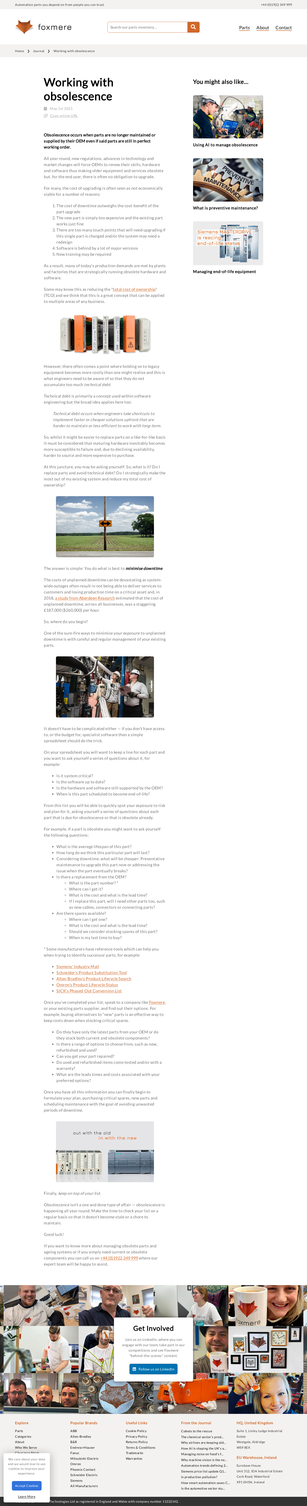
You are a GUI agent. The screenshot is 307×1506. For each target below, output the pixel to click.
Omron (75, 1464)
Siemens (76, 1480)
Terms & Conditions (141, 1447)
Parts (244, 27)
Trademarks (134, 1453)
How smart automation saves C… (205, 1483)
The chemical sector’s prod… (202, 1437)
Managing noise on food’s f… (202, 1454)
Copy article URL (64, 115)
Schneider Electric (84, 1475)
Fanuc (75, 1453)
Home (19, 51)
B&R (73, 1442)
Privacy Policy (136, 1436)
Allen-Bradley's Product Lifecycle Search (93, 978)
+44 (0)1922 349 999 (276, 5)
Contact (284, 27)
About (262, 27)
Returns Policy (137, 1442)
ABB (73, 1431)
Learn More (26, 1496)
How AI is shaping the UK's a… (203, 1448)
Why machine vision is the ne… (204, 1460)
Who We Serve (26, 1447)
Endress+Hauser (82, 1447)
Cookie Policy (136, 1431)
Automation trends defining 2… (204, 1465)
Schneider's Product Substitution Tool (91, 972)
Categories (23, 1436)
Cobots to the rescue (196, 1431)
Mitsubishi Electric (84, 1458)
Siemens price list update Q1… (203, 1471)
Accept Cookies (26, 1486)
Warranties (134, 1458)
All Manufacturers (84, 1486)
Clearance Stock (27, 1453)
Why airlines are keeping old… (203, 1442)
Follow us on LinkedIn (156, 1369)
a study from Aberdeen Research (85, 597)
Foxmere (157, 1002)
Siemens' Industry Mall (77, 966)
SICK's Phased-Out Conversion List (89, 990)
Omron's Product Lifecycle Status (87, 984)
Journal (38, 51)
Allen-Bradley (80, 1436)
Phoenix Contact (83, 1469)
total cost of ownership (134, 289)
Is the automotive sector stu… (203, 1488)
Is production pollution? (199, 1477)
